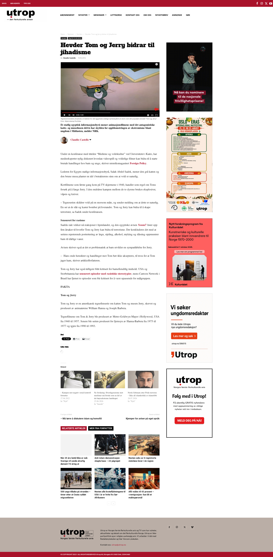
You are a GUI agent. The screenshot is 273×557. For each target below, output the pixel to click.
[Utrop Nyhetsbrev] (189, 436)
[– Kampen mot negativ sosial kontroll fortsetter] (76, 379)
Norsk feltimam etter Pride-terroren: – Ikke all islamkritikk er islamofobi (142, 394)
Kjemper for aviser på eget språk (143, 418)
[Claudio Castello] (66, 140)
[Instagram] (177, 527)
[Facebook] (169, 527)
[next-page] (113, 503)
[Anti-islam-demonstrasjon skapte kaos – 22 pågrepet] (110, 445)
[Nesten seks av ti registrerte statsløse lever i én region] (144, 445)
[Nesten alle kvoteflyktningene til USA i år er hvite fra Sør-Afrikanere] (110, 478)
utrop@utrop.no (119, 545)
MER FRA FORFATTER (101, 428)
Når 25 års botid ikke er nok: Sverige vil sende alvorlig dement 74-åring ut (74, 461)
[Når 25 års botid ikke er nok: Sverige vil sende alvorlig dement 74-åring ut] (76, 445)
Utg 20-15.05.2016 (75, 38)
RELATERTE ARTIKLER (73, 428)
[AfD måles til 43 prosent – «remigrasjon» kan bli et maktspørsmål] (144, 478)
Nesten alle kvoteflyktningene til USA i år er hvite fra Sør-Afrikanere (110, 494)
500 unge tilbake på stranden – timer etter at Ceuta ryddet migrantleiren (75, 494)
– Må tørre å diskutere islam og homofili (81, 418)
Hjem (63, 34)
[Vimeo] (192, 527)
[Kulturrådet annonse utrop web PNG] (189, 286)
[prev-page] (109, 503)
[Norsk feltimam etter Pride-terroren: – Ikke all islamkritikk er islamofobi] (143, 379)
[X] (184, 527)
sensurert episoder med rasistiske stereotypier (105, 273)
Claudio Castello (69, 58)
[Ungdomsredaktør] (189, 361)
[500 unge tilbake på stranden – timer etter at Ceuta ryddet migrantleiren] (76, 478)
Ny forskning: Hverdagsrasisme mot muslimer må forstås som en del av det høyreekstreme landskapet (108, 395)
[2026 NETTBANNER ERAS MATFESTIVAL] (189, 211)
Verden (79, 34)
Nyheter (71, 34)
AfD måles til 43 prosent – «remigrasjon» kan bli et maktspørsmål (141, 494)
